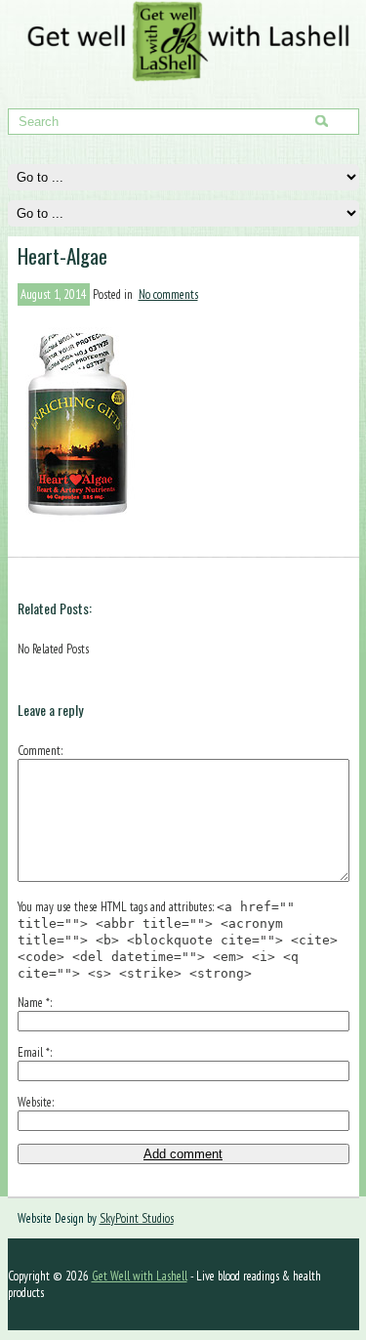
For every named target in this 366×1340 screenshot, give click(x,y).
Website (35, 1102)
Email (34, 1052)
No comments (168, 294)
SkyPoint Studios (137, 1218)
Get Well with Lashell (139, 1276)
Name (34, 1002)
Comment (39, 750)
